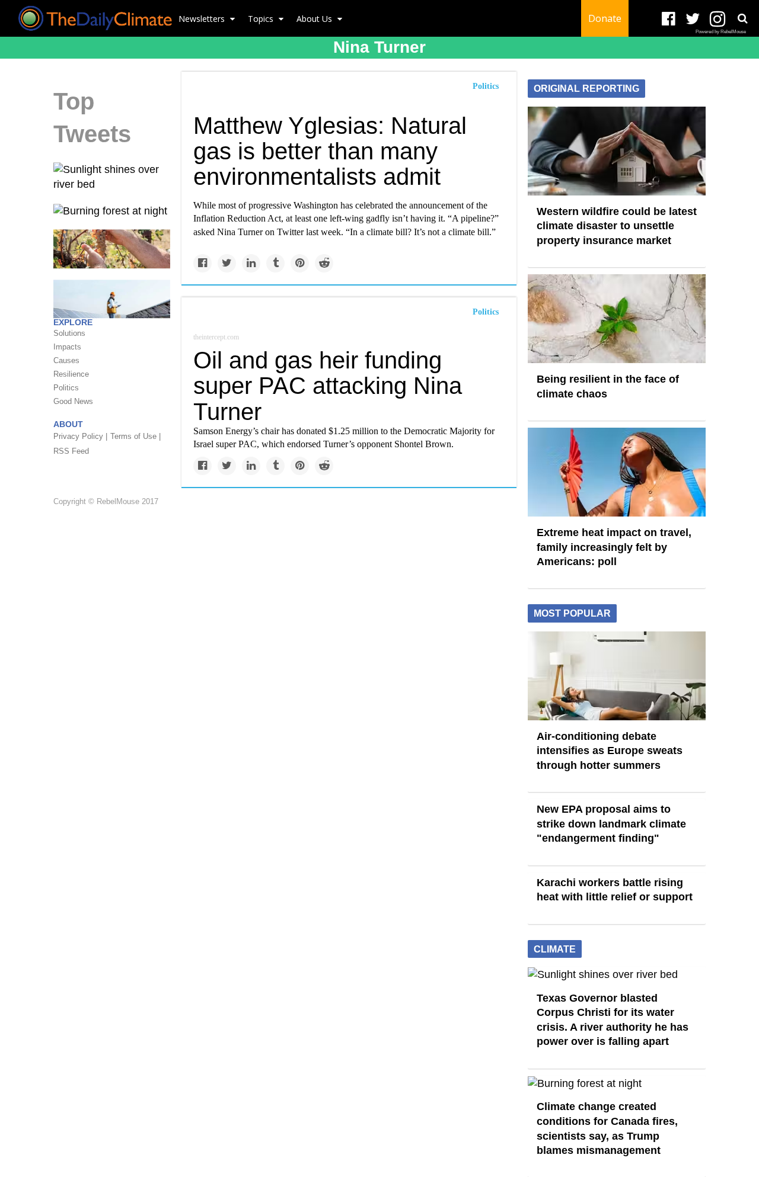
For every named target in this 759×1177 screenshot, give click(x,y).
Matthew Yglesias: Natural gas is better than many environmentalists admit (330, 151)
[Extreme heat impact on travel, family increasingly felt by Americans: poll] (617, 471)
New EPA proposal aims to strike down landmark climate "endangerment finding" (611, 823)
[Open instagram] (717, 19)
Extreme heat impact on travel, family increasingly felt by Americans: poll (614, 547)
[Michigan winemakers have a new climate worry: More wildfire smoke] (111, 248)
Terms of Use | (135, 436)
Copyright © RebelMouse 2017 (105, 501)
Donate (604, 18)
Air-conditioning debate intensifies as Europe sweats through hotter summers (610, 750)
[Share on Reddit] (324, 263)
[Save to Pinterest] (300, 263)
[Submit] (742, 18)
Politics (486, 86)
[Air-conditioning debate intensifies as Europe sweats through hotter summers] (617, 675)
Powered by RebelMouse (721, 31)
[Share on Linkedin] (251, 263)
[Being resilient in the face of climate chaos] (617, 318)
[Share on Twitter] (227, 263)
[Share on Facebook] (202, 263)
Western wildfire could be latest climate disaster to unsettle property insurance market (617, 226)
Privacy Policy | (80, 436)
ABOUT (68, 424)
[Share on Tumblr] (275, 263)
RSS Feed (71, 451)
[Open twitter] (692, 19)
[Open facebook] (668, 19)
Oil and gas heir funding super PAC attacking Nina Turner (327, 385)
